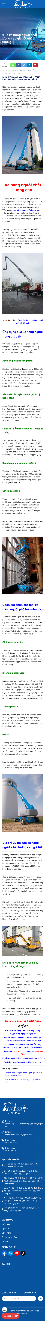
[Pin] (35, 65)
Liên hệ (5, 1241)
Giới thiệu (6, 1224)
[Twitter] (24, 65)
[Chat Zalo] (4, 1309)
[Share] (18, 65)
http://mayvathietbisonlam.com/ (27, 1062)
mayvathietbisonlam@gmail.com (22, 1058)
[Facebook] (4, 1253)
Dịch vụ (5, 1228)
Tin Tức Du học (25, 70)
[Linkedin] (23, 1253)
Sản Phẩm (6, 1233)
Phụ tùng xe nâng (10, 1237)
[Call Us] (13, 65)
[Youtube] (16, 1253)
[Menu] (3, 4)
